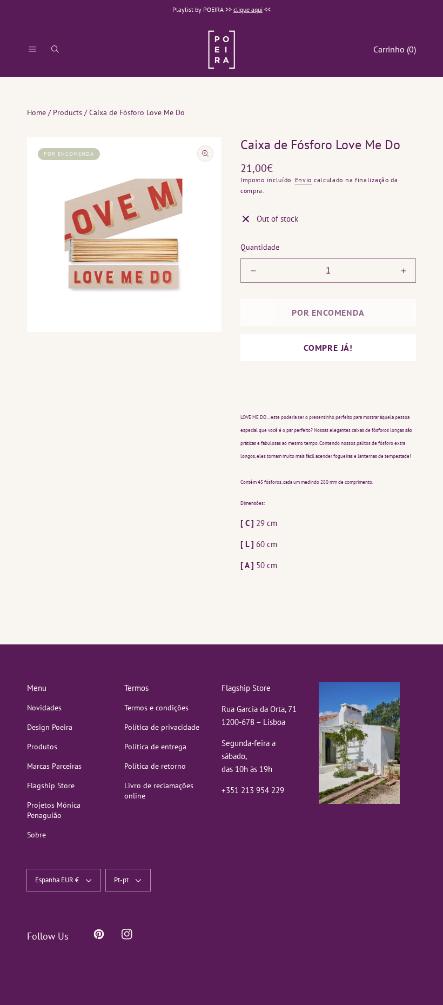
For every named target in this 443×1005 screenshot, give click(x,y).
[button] (32, 49)
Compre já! (328, 347)
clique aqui (248, 9)
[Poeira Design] (221, 49)
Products (67, 112)
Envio (303, 180)
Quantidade (259, 247)
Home (36, 112)
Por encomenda (328, 312)
